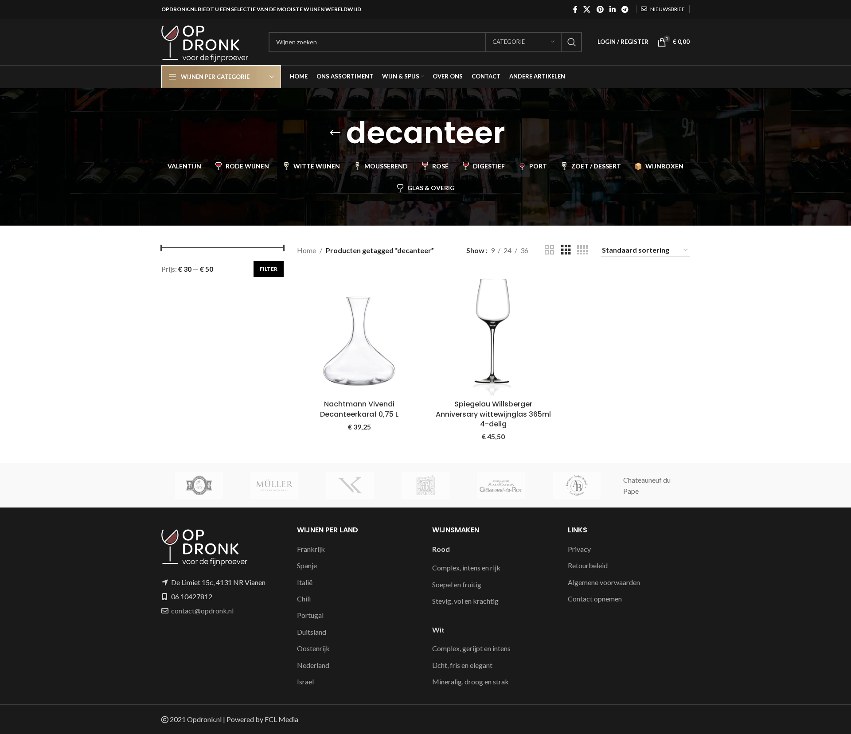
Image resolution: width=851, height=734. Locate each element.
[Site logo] (210, 41)
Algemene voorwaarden (604, 582)
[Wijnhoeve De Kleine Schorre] (199, 485)
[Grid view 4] (582, 250)
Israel (305, 681)
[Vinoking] (350, 485)
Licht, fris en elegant (462, 665)
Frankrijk (311, 549)
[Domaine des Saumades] (501, 485)
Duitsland (311, 632)
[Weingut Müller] (274, 485)
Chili (304, 598)
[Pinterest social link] (599, 9)
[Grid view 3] (566, 250)
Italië (304, 582)
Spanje (307, 565)
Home (306, 250)
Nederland (313, 665)
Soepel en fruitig (456, 584)
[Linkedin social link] (612, 9)
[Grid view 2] (549, 250)
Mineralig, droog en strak (470, 681)
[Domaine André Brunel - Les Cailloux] (576, 485)
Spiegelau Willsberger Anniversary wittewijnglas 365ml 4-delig (493, 414)
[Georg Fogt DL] (425, 485)
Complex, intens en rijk (466, 567)
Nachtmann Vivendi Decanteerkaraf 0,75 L (359, 409)
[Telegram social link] (625, 9)
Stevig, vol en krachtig (465, 601)
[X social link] (587, 9)
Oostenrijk (313, 648)
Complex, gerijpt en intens (471, 648)
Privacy (579, 549)
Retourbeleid (588, 565)
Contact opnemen (595, 598)
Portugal (310, 615)
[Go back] (335, 133)
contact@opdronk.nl (202, 610)
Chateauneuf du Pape (647, 486)
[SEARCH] (572, 42)
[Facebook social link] (575, 9)
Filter (268, 268)
